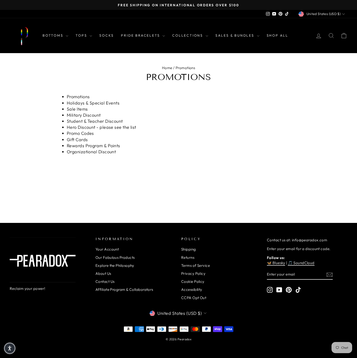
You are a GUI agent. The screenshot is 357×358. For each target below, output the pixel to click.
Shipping (188, 249)
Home (167, 67)
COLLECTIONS (188, 35)
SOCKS (106, 35)
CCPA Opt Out (193, 297)
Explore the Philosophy (114, 265)
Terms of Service (195, 265)
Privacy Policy (193, 273)
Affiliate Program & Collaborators (124, 289)
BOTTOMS (53, 35)
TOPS (82, 35)
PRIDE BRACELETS (141, 35)
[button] (10, 348)
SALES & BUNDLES (235, 35)
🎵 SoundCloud (301, 262)
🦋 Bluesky (276, 262)
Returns (187, 257)
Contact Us (105, 281)
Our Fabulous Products (115, 257)
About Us (103, 273)
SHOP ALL (277, 35)
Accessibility (191, 289)
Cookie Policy (192, 281)
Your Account (107, 249)
